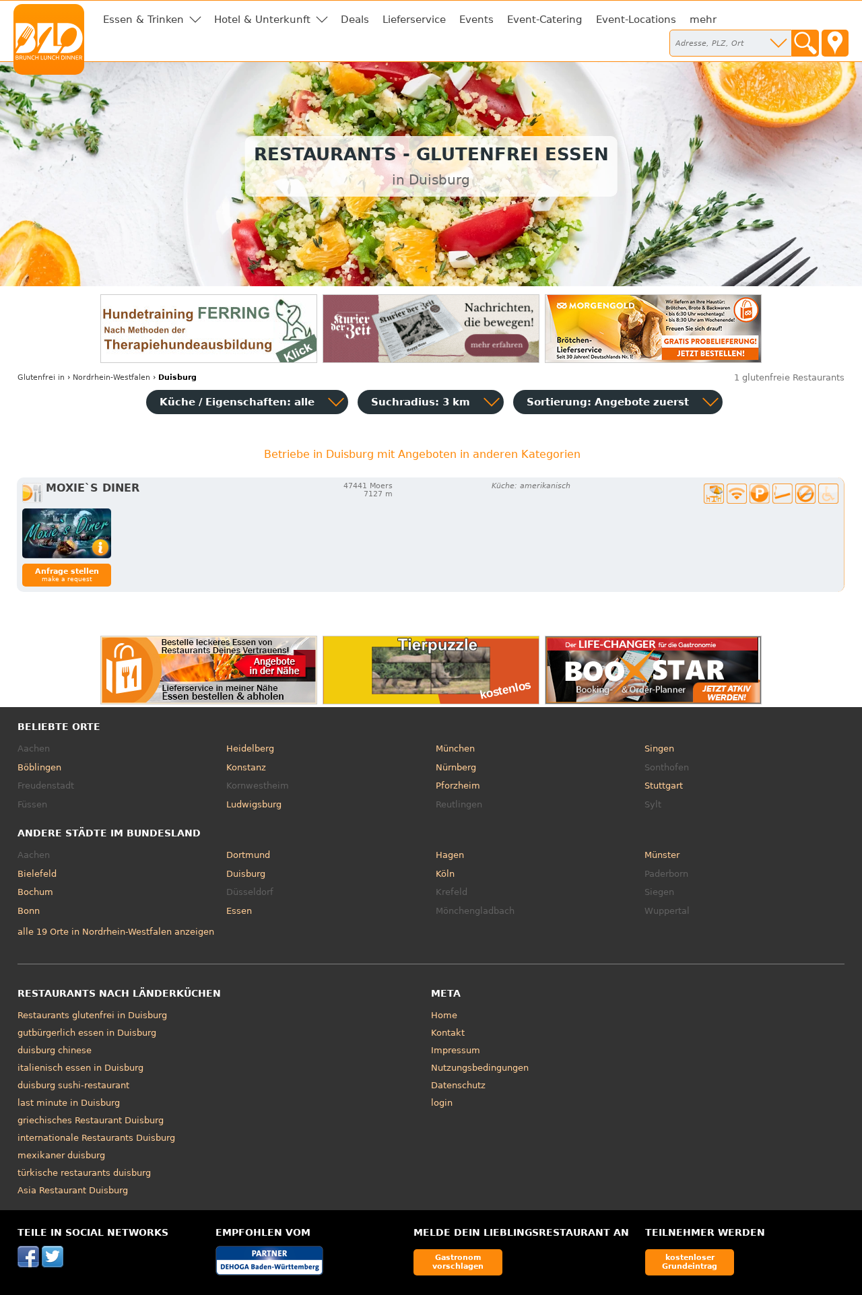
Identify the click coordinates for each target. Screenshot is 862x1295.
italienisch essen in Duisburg (80, 1068)
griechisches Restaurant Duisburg (91, 1120)
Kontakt (448, 1033)
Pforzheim (458, 786)
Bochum (35, 892)
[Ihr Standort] (835, 43)
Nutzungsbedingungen (480, 1068)
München (455, 748)
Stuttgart (663, 786)
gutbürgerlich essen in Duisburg (87, 1033)
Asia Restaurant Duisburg (73, 1190)
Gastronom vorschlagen (458, 1261)
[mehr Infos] (66, 533)
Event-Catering (545, 19)
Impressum (455, 1050)
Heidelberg (250, 748)
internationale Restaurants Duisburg (96, 1138)
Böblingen (39, 767)
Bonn (29, 911)
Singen (659, 748)
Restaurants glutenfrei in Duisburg (92, 1015)
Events (476, 19)
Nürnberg (456, 767)
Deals (355, 19)
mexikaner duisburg (61, 1155)
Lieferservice (414, 19)
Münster (661, 855)
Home (444, 1015)
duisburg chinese (55, 1050)
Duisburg (245, 874)
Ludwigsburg (253, 804)
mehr (703, 19)
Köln (445, 874)
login (442, 1103)
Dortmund (248, 855)
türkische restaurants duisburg (84, 1173)
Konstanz (246, 767)
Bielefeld (37, 874)
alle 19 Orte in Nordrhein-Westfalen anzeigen (116, 932)
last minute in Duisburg (69, 1103)
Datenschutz (458, 1085)
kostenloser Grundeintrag (689, 1261)
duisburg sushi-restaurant (73, 1085)
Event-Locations (636, 19)
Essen (239, 911)
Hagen (450, 855)
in (41, 377)
